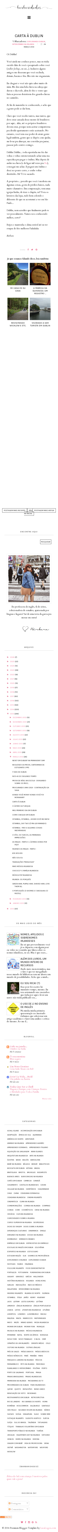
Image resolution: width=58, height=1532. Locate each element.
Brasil (37, 1168)
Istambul (11, 1297)
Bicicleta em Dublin (16, 1168)
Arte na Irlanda (36, 1156)
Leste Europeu (27, 1302)
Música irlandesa (34, 1331)
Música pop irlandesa (22, 875)
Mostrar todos (46, 1099)
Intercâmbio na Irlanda (23, 44)
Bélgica (26, 1164)
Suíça (9, 1422)
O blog (37, 1339)
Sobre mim (45, 1414)
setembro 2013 (20, 731)
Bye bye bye (17, 853)
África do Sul (25, 1135)
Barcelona (35, 1160)
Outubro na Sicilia (18, 1048)
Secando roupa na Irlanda (30, 1410)
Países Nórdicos (14, 1356)
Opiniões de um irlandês (18, 1343)
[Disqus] (29, 377)
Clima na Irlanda (27, 1202)
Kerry (33, 1297)
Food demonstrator (35, 1268)
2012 (12, 909)
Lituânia (46, 1310)
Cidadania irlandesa (16, 1197)
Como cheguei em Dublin (23, 815)
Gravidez (20, 1277)
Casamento (12, 1185)
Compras (46, 1206)
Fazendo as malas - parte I (24, 849)
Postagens (15, 1503)
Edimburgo (12, 1239)
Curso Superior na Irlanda (19, 1222)
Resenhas (31, 1393)
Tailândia (32, 1422)
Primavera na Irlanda (16, 1381)
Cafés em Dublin (14, 1181)
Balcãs (25, 1160)
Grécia (29, 1277)
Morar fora (29, 1327)
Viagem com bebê (15, 1443)
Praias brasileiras (15, 1377)
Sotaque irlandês (15, 1418)
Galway (10, 1277)
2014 (12, 709)
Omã (44, 1339)
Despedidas (38, 1222)
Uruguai (11, 1435)
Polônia (36, 1368)
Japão (26, 1297)
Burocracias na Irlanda (32, 1176)
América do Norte (15, 1139)
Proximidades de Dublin (18, 1385)
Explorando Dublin (36, 41)
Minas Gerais (27, 1322)
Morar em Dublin (14, 1327)
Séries (47, 1410)
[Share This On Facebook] (28, 250)
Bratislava (12, 1172)
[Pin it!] (36, 250)
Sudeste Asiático (33, 1418)
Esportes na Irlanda (16, 1252)
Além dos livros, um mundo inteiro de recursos (33, 962)
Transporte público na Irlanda (21, 1431)
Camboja (28, 1181)
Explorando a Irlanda (17, 1260)
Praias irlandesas (33, 1377)
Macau (43, 1314)
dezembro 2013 (20, 717)
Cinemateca (12, 1202)
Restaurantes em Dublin (18, 1397)
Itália (19, 1297)
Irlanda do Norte (32, 1293)
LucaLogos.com (48, 1527)
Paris (40, 1356)
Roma (45, 1402)
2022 (12, 675)
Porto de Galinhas (15, 1372)
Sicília (18, 1414)
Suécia (46, 1418)
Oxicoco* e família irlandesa (25, 871)
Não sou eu (17, 858)
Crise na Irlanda (42, 1210)
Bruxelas (31, 1172)
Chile (9, 1193)
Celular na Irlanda (15, 1189)
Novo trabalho (25, 1339)
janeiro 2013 (18, 903)
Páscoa (38, 1360)
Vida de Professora (33, 1443)
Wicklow (11, 1452)
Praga (38, 1372)
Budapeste (42, 1172)
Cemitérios (31, 1189)
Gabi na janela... (18, 1046)
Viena (46, 1443)
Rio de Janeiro (13, 1402)
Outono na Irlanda (15, 1347)
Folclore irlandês (15, 1268)
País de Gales (13, 1352)
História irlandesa (15, 1281)
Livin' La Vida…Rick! (21, 1076)
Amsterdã (29, 1139)
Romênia (11, 1406)
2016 (12, 701)
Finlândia (29, 1264)
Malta (18, 1318)
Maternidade (40, 1318)
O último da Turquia (21, 806)
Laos (9, 1302)
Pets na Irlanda (27, 1364)
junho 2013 (18, 744)
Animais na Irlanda (15, 1143)
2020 (12, 683)
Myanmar (11, 1335)
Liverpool (11, 1314)
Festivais (11, 1264)
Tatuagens (42, 1422)
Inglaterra (12, 1289)
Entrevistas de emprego (37, 1243)
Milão (16, 1322)
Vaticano (46, 1435)
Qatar (10, 1389)
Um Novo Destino (19, 1066)
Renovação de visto (16, 1393)
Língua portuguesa (42, 1306)
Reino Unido (39, 1389)
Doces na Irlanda (35, 1235)
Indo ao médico (35, 1285)
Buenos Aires (13, 1176)
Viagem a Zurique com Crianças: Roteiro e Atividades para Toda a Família (28, 1090)
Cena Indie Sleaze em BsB (21, 1069)
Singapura (27, 1414)
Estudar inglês (14, 1256)
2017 (12, 696)
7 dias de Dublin (19, 772)
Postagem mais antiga (44, 510)
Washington (20, 1447)
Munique (41, 1327)
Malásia (10, 1318)
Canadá (36, 1181)
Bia (45, 163)
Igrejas (10, 1285)
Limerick (11, 1306)
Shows (10, 1414)
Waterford (33, 1447)
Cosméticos (27, 1210)
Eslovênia (39, 1247)
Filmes (20, 1264)
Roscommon (22, 1406)
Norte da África (31, 1335)
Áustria (10, 1160)
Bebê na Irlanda (14, 1164)
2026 (12, 657)
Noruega (44, 1335)
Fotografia (23, 1272)
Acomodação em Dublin (31, 1131)
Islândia (45, 1293)
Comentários (16, 1509)
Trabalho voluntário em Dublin (30, 1427)
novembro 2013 (20, 722)
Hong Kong (41, 1281)
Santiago (46, 1406)
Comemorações (14, 1206)
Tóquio (10, 1427)
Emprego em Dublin (16, 1243)
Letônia (39, 1302)
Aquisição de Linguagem (18, 1151)
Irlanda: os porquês (21, 879)
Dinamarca (33, 1231)
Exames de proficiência (38, 1256)
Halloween (38, 1277)
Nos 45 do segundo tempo (24, 776)
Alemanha (37, 1135)
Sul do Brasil (20, 1422)
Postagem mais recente (14, 510)
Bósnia (29, 1168)
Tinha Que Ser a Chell (21, 1086)
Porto (44, 1368)
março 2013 (18, 757)
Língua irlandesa (24, 1306)
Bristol (22, 1172)
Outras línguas (33, 1347)
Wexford (44, 1447)
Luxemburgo (33, 1314)
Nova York (12, 1339)
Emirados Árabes (27, 1239)
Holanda (30, 1281)
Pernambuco (13, 1364)
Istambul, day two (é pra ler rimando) (29, 823)
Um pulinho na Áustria (20, 1079)
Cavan (43, 1185)
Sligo (36, 1414)
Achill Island (13, 1131)
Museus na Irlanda (15, 1331)
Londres (21, 1314)
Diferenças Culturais (17, 1231)
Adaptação (12, 1135)
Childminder (43, 1189)
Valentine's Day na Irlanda (28, 1435)
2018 (12, 692)
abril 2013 (17, 752)
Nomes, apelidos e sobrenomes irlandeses (32, 938)
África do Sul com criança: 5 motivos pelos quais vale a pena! (27, 1477)
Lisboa (10, 1310)
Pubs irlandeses (37, 1385)
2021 (12, 679)
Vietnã (10, 1447)
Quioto (17, 1389)
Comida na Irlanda (32, 1206)
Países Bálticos (42, 1352)
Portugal (30, 1372)
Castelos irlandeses (29, 1185)
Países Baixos (27, 1352)
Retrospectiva (37, 1397)
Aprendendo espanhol (17, 1147)
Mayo (9, 1322)
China (16, 1193)
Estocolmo (33, 1252)
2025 (12, 661)
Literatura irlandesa (31, 1310)
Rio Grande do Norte (31, 1402)
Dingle (43, 1231)
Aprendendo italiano (38, 1147)
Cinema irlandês (34, 1197)
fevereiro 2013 (19, 899)
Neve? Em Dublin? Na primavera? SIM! (28, 760)
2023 (12, 670)
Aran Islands (37, 1151)
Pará (26, 1356)
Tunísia (40, 1431)
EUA (24, 1256)
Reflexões (27, 1389)
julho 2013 (18, 739)
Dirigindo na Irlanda (16, 1235)
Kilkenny (41, 1297)
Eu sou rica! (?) (30, 983)
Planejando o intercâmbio (19, 1368)
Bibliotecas (44, 1164)
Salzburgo (35, 1406)
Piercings (40, 1364)
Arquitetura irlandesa (17, 1156)
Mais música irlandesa (22, 866)
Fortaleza (11, 1272)
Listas (17, 1310)
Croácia (11, 1214)
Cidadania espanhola (30, 1193)
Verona (36, 1439)
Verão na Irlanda (23, 1439)
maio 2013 (17, 748)
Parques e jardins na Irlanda (20, 1360)
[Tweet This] (32, 250)
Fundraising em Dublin (40, 1272)
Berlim (34, 1164)
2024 (12, 666)
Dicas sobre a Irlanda (33, 1227)
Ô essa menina (17, 1056)
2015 (12, 705)
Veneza (10, 1439)
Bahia (18, 1160)
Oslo (48, 1343)
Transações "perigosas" (23, 862)
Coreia (10, 1210)
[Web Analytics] (6, 1516)
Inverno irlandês (15, 1293)
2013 (12, 714)
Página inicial (28, 512)
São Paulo (12, 1410)
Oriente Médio (37, 1343)
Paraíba (33, 1356)
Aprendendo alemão (35, 1143)
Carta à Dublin (18, 802)
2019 (12, 688)
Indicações (21, 1285)
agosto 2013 (19, 735)
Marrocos (28, 1318)
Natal (19, 1335)
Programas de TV (35, 1381)
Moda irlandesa (41, 1322)
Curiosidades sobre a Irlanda (21, 1218)
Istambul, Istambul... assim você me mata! (30, 819)
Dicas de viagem (14, 1227)
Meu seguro (15, 1059)
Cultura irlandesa (24, 1214)
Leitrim (16, 1302)
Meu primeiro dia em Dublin (24, 810)
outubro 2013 (19, 726)
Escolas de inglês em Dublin (20, 1247)
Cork (17, 1210)
